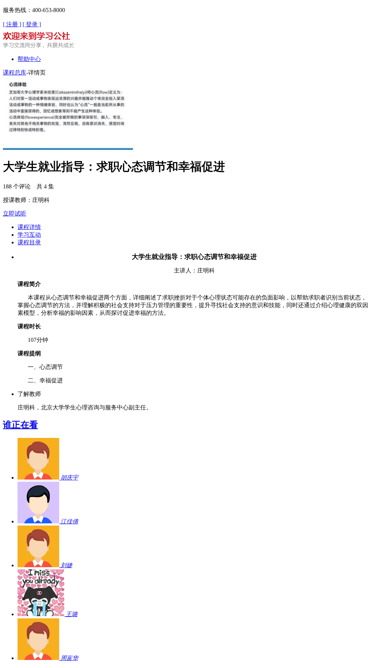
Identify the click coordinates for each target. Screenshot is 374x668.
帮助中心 (29, 59)
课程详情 (29, 227)
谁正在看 (20, 425)
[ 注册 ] (12, 24)
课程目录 (29, 242)
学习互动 (29, 235)
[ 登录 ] (32, 24)
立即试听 (14, 213)
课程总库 (14, 72)
